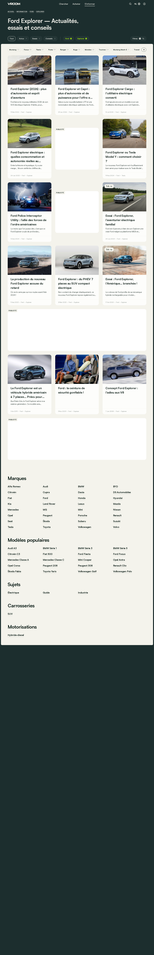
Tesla (123, 175)
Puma (52, 50)
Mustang (14, 50)
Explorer (40, 11)
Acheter (76, 4)
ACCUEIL (11, 11)
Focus (28, 50)
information (21, 11)
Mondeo (89, 50)
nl (135, 4)
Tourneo (104, 50)
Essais (36, 39)
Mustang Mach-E (121, 50)
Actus (23, 39)
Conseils (50, 39)
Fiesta (40, 50)
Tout (12, 39)
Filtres (136, 39)
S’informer (90, 4)
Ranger (64, 50)
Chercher (63, 4)
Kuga (76, 50)
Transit (138, 50)
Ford (32, 11)
